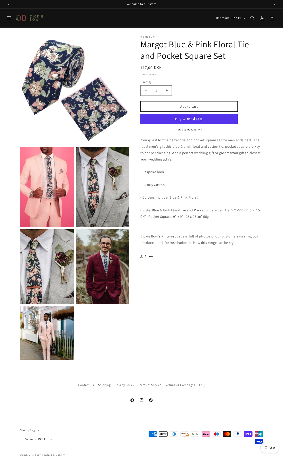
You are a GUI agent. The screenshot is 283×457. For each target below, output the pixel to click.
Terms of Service (149, 385)
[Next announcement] (274, 4)
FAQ (202, 385)
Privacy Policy (124, 385)
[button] (9, 18)
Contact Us (86, 385)
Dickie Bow (35, 454)
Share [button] (149, 256)
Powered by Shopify (53, 454)
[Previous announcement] (8, 4)
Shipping (104, 385)
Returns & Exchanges (180, 385)
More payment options (189, 129)
